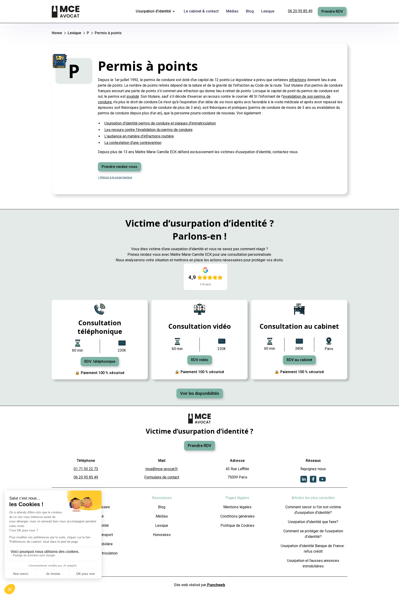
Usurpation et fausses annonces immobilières (313, 563)
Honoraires (162, 535)
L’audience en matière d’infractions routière (139, 136)
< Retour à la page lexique (115, 177)
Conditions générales (237, 516)
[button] (156, 11)
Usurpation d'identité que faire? (313, 522)
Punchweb (215, 585)
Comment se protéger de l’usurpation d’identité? (313, 534)
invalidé (133, 96)
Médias (162, 516)
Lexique (161, 525)
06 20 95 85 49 (300, 11)
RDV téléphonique (99, 361)
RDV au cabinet (299, 360)
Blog (161, 507)
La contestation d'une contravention (132, 142)
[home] (66, 11)
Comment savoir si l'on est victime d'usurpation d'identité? (313, 510)
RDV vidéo (199, 360)
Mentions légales (237, 507)
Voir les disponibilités (199, 393)
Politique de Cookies (237, 525)
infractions (297, 80)
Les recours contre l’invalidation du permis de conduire (148, 130)
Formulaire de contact (161, 477)
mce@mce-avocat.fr (161, 469)
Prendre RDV (332, 11)
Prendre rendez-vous (119, 166)
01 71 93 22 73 (86, 469)
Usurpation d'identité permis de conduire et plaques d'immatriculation (160, 123)
